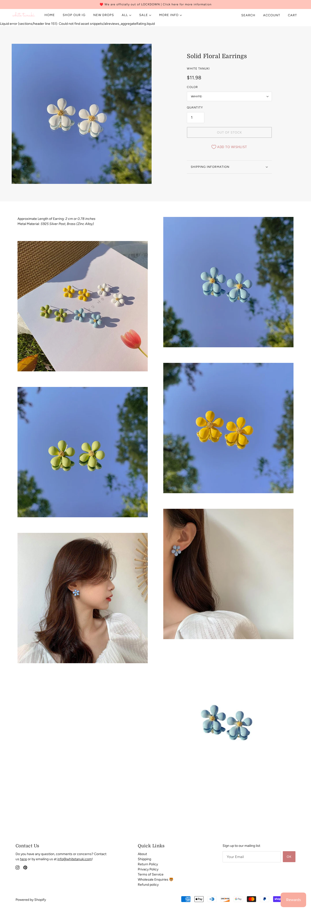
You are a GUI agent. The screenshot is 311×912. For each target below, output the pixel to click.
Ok (289, 856)
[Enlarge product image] (82, 114)
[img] (17, 867)
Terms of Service (151, 874)
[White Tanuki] (24, 15)
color (192, 87)
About (142, 854)
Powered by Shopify (31, 900)
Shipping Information (210, 167)
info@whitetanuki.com (74, 859)
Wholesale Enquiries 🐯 (155, 879)
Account (271, 15)
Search (248, 15)
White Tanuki (198, 68)
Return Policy (148, 864)
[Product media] (82, 306)
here (23, 859)
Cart (293, 15)
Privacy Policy (148, 869)
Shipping (144, 859)
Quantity (195, 107)
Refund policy (148, 885)
